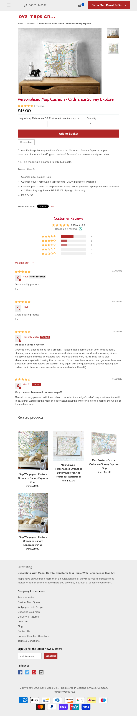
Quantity (91, 118)
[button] (26, 106)
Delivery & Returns (28, 616)
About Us (23, 621)
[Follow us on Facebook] (21, 673)
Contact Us (24, 631)
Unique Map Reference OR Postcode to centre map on (49, 118)
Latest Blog (25, 567)
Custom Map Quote (29, 602)
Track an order (26, 597)
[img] (22, 271)
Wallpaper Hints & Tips (30, 607)
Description (26, 142)
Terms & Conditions (29, 640)
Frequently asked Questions (33, 636)
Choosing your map (29, 611)
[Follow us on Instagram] (42, 673)
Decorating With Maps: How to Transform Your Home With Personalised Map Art (66, 572)
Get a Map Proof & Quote (109, 5)
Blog (20, 626)
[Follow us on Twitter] (28, 673)
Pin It (53, 206)
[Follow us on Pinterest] (34, 673)
